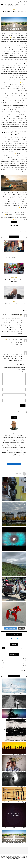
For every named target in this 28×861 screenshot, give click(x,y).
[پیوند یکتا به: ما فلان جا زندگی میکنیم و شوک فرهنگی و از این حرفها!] (14, 268)
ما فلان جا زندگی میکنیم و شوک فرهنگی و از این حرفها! (14, 281)
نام (24, 387)
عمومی (12, 255)
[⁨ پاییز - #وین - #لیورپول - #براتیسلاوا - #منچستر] (14, 514)
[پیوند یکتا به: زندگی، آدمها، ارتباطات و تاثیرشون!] (14, 246)
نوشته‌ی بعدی (6, 232)
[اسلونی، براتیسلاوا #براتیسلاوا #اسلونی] (14, 489)
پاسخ (21, 315)
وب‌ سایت (23, 398)
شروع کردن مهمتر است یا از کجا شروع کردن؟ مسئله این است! (14, 842)
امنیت (14, 660)
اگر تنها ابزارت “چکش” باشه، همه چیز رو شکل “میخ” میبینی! (14, 801)
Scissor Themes (5, 857)
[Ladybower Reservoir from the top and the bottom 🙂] (14, 564)
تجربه (16, 222)
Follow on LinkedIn (14, 463)
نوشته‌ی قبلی (22, 232)
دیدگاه (23, 372)
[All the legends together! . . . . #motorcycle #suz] (14, 589)
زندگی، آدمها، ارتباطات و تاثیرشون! (14, 257)
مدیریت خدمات (14, 668)
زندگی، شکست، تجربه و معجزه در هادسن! (14, 304)
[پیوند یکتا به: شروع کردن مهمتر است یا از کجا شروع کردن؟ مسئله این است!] (14, 24)
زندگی (12, 222)
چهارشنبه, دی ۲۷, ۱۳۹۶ (10, 15)
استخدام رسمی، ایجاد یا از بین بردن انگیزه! (18, 771)
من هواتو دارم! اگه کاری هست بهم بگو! (18, 708)
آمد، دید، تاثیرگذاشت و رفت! (20, 694)
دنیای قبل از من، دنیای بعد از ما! (20, 786)
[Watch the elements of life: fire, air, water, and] (14, 539)
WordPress (10, 858)
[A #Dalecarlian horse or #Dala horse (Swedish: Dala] (14, 614)
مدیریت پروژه (14, 670)
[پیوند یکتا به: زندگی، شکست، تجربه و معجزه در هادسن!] (14, 292)
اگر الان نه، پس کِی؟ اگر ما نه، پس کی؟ (18, 754)
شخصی (14, 9)
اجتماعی (16, 277)
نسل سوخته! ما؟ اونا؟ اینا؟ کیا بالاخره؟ (18, 718)
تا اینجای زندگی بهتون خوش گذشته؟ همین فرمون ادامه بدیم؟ (14, 828)
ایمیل (24, 392)
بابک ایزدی (22, 2)
